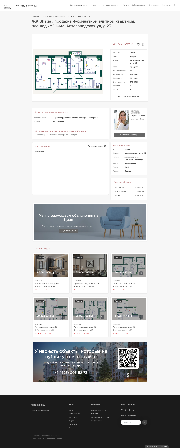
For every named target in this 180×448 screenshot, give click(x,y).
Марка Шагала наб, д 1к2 (47, 283)
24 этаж (86, 290)
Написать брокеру (130, 135)
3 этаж (48, 290)
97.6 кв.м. (116, 333)
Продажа (40, 257)
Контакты (72, 428)
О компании (73, 424)
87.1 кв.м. (116, 290)
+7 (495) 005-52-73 (68, 231)
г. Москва (94, 413)
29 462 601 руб (46, 316)
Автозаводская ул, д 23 (124, 283)
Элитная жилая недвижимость (54, 16)
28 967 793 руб (85, 316)
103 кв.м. (77, 290)
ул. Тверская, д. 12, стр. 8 (100, 417)
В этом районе (120, 191)
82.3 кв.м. (38, 333)
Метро (117, 195)
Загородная (73, 417)
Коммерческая (74, 413)
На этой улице (120, 187)
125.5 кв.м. (38, 290)
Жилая (71, 410)
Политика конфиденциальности (45, 435)
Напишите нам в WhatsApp (157, 446)
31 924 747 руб (123, 316)
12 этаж (125, 290)
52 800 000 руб (85, 273)
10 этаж (86, 333)
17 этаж (48, 333)
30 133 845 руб (123, 273)
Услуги (71, 421)
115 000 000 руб (46, 273)
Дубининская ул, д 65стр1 (86, 283)
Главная (35, 16)
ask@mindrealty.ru (97, 421)
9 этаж (125, 333)
